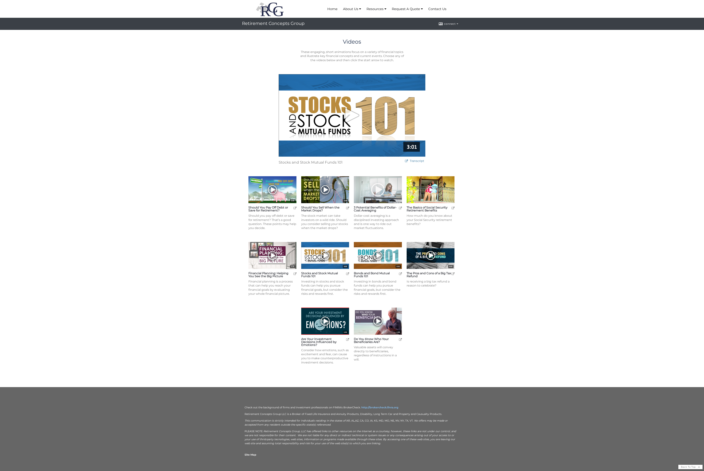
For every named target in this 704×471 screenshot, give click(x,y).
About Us (350, 9)
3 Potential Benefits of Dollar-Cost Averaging (375, 209)
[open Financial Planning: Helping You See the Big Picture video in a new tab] (295, 273)
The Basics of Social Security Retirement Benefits (427, 209)
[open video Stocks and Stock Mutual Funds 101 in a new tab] (406, 161)
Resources (375, 9)
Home (332, 9)
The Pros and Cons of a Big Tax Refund (429, 275)
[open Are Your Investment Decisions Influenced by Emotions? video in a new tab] (347, 339)
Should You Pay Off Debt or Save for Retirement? (268, 209)
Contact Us (437, 9)
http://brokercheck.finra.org (379, 407)
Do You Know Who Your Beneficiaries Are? (371, 340)
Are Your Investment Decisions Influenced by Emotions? (319, 342)
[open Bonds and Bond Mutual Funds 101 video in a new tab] (400, 273)
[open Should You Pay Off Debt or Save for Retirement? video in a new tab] (295, 208)
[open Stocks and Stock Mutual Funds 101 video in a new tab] (347, 273)
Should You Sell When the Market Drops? (320, 209)
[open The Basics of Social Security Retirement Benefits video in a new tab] (453, 208)
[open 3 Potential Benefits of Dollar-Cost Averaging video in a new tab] (400, 208)
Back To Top (688, 467)
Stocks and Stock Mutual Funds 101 (319, 275)
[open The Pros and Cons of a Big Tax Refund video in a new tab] (453, 273)
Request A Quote (406, 9)
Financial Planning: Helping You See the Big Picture (268, 275)
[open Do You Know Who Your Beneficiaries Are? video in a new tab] (400, 339)
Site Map (250, 454)
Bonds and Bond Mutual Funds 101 (372, 275)
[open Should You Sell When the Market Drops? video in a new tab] (347, 208)
